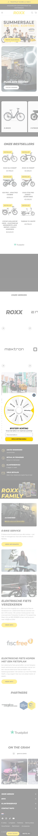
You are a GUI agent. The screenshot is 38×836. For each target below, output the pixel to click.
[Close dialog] (34, 395)
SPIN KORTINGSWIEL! (19, 439)
